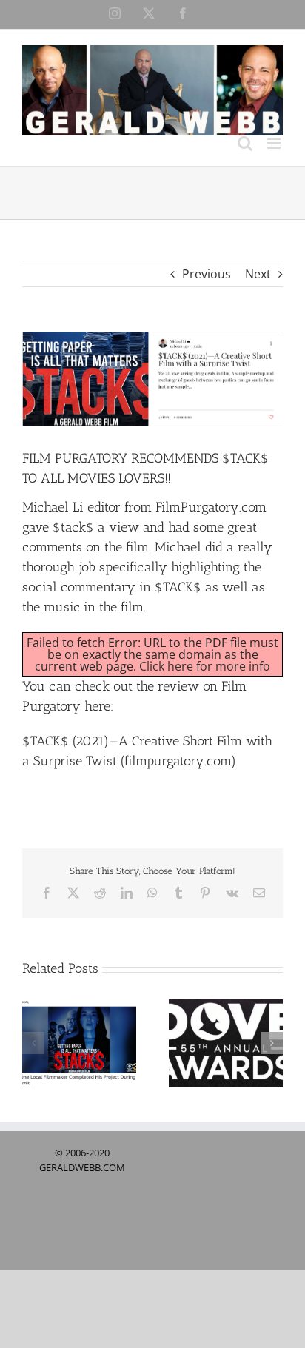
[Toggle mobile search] (245, 143)
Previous (206, 274)
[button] (33, 1043)
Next (258, 274)
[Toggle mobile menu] (275, 143)
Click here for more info (204, 666)
